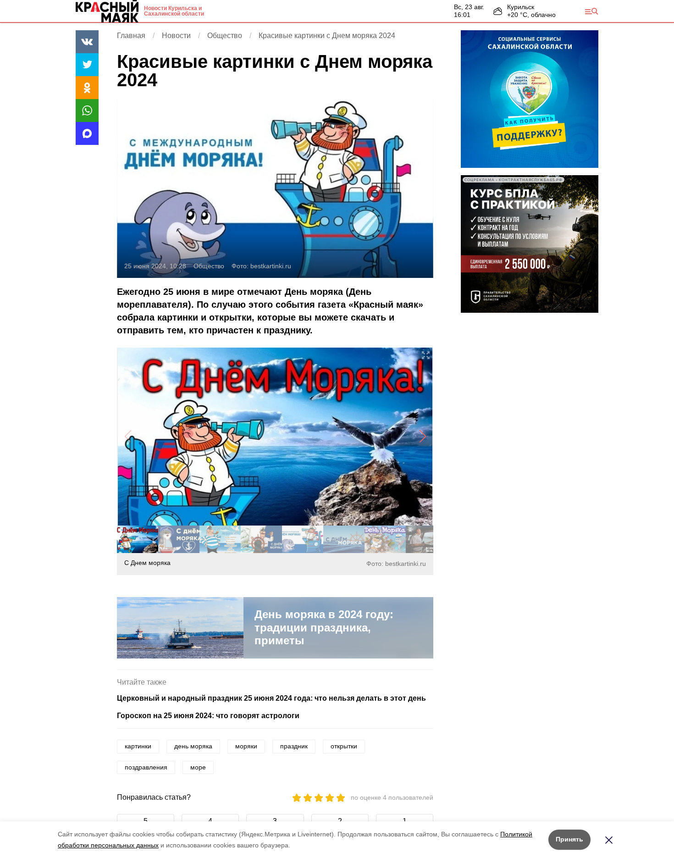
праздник (294, 746)
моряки (246, 746)
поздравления (146, 767)
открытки (344, 746)
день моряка (193, 746)
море (198, 767)
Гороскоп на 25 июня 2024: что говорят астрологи (208, 716)
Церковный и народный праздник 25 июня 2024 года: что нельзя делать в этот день (271, 698)
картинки (138, 746)
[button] (422, 436)
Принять (569, 839)
